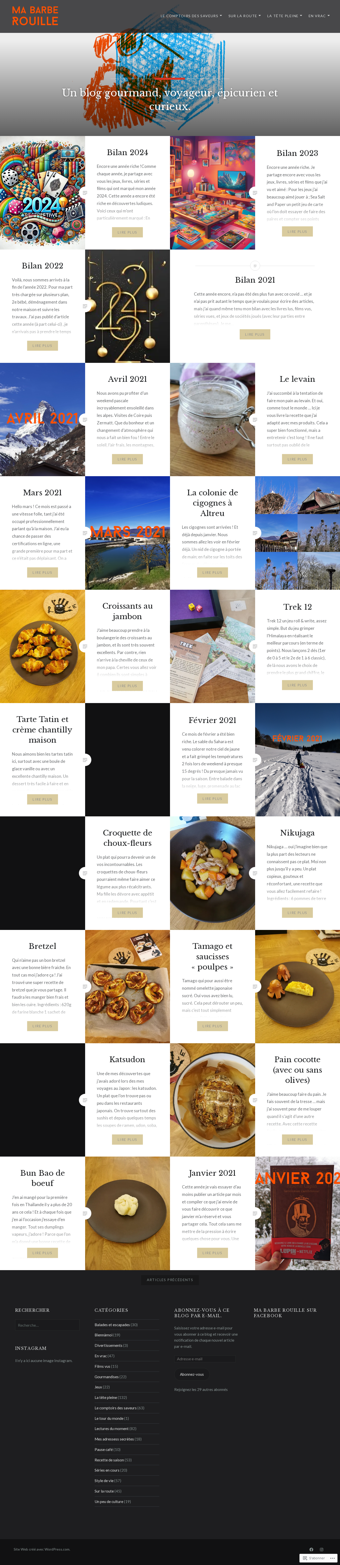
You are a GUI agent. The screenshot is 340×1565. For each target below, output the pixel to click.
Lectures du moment (112, 1428)
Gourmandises (107, 1376)
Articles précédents (170, 1280)
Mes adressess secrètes (114, 1439)
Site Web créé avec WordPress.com (41, 1549)
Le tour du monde (109, 1418)
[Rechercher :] (47, 1325)
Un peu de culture (109, 1501)
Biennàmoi (104, 1335)
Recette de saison (109, 1460)
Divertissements (108, 1345)
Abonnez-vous (192, 1374)
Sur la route (242, 16)
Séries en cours (107, 1470)
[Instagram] (321, 1549)
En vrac (317, 16)
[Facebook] (311, 1549)
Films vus (102, 1366)
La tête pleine (283, 16)
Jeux (98, 1387)
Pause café (104, 1449)
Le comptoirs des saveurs (190, 16)
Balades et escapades (112, 1324)
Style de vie (104, 1480)
